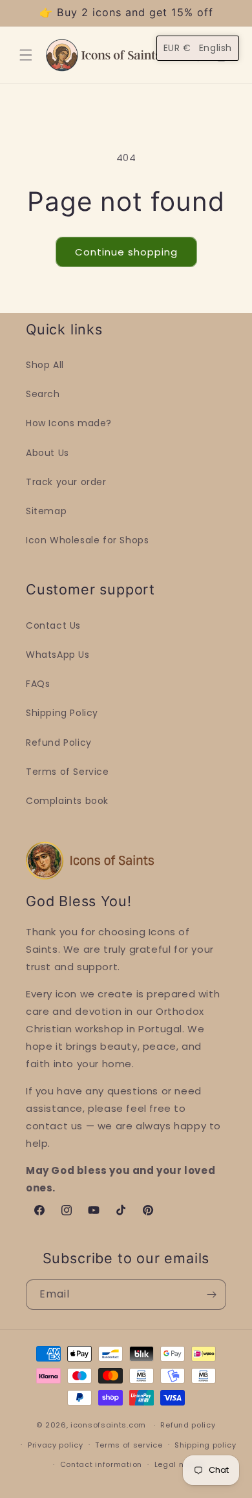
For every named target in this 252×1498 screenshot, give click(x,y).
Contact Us (53, 625)
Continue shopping (126, 252)
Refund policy (187, 1425)
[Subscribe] (211, 1294)
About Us (47, 452)
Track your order (66, 481)
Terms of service (128, 1445)
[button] (26, 55)
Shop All (45, 364)
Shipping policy (205, 1445)
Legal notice (179, 1464)
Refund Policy (59, 742)
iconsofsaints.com (108, 1425)
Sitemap (46, 511)
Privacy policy (55, 1445)
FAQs (38, 683)
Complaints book (67, 800)
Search (43, 393)
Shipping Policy (62, 712)
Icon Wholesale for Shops (87, 540)
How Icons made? (69, 423)
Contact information (101, 1464)
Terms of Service (67, 771)
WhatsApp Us (58, 654)
